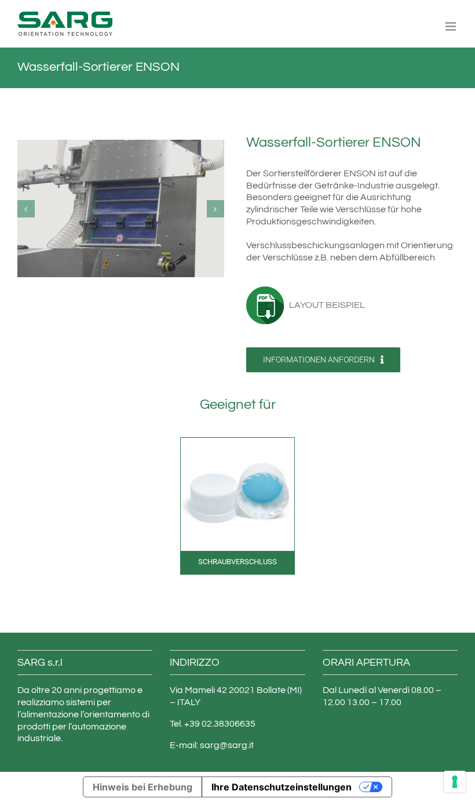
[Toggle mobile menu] (451, 26)
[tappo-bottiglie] (237, 442)
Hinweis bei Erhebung (142, 787)
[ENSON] (120, 208)
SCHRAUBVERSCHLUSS (237, 561)
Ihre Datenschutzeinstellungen (281, 787)
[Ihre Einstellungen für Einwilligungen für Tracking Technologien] (455, 782)
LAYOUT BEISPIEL (324, 305)
